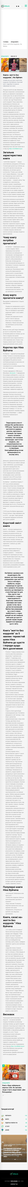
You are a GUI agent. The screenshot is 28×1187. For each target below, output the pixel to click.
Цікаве (7, 1130)
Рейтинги (8, 1115)
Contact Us (14, 1184)
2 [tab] (7, 1159)
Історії (7, 1126)
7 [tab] (20, 1159)
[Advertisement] (14, 26)
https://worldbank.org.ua (16, 148)
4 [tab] (12, 1159)
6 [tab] (18, 1159)
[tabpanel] (14, 1148)
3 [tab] (10, 1159)
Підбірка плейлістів (11, 1122)
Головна (5, 42)
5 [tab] (15, 1159)
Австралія (12, 373)
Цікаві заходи (8, 1147)
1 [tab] (4, 1159)
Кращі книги (14, 42)
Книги (7, 1119)
